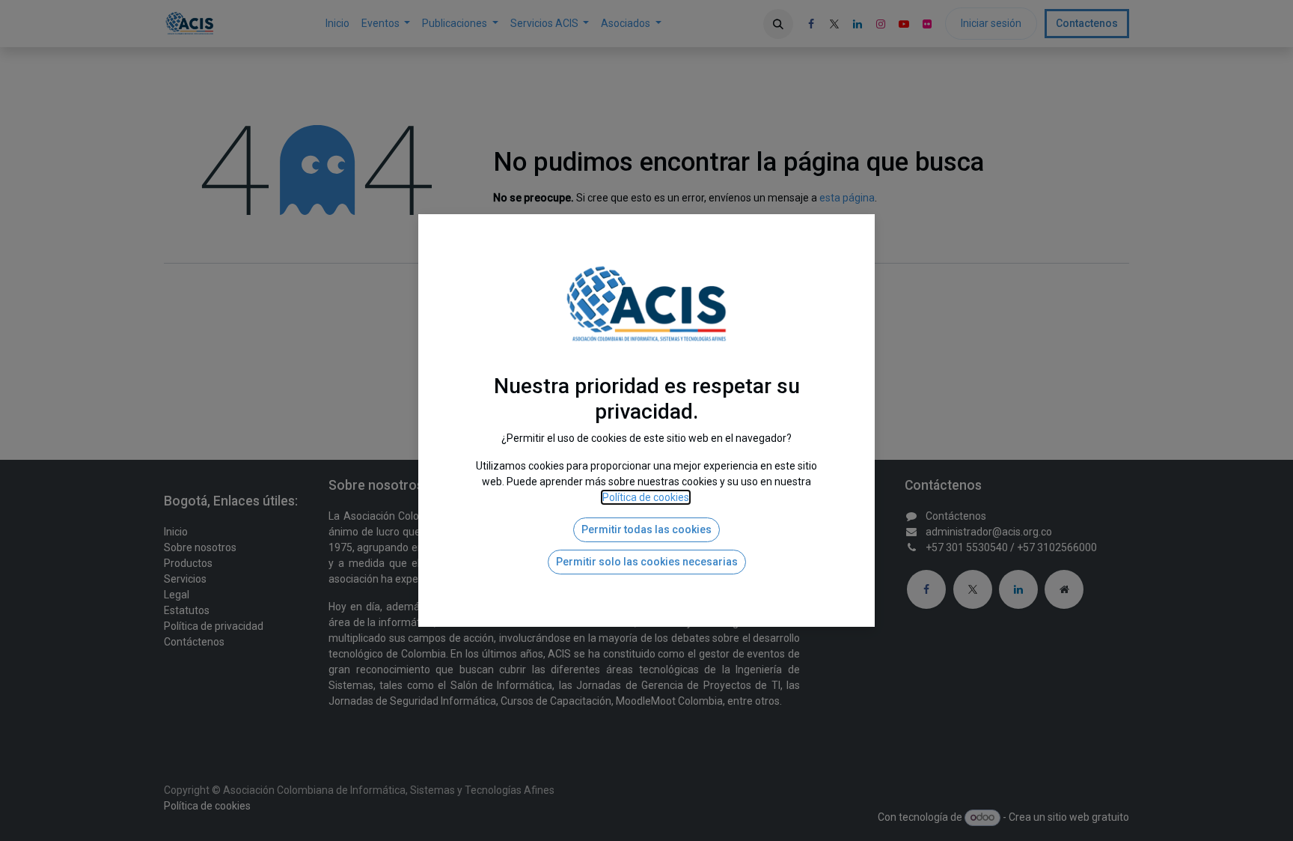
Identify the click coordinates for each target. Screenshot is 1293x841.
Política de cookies (645, 497)
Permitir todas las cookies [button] (646, 529)
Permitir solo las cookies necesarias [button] (647, 562)
